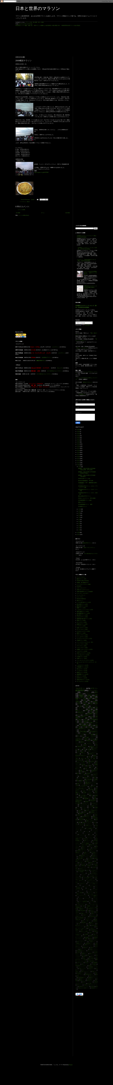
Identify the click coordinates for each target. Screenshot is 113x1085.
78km (76, 758)
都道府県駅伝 (93, 800)
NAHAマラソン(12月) (82, 678)
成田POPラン (86, 947)
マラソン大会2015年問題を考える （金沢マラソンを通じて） (90, 273)
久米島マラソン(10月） (82, 656)
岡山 (79, 736)
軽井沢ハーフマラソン (79, 861)
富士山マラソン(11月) (82, 668)
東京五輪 (83, 955)
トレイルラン (94, 706)
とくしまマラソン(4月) (82, 636)
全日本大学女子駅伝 (94, 916)
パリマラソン (84, 753)
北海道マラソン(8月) (82, 640)
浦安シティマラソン (86, 964)
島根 (86, 710)
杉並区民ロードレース (87, 797)
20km (94, 727)
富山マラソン (91, 846)
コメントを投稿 (21, 209)
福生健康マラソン (80, 973)
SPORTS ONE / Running (83, 580)
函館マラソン (83, 770)
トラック (91, 807)
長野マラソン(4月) (81, 633)
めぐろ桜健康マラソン (90, 828)
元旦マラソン (81, 810)
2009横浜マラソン (82, 506)
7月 (79, 517)
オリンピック (79, 886)
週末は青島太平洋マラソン (84, 496)
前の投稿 (68, 212)
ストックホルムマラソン (89, 832)
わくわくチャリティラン (84, 804)
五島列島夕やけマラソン (82, 746)
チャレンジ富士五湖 (90, 736)
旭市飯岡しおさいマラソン (82, 850)
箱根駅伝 (81, 695)
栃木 (83, 736)
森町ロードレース (91, 959)
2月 (79, 527)
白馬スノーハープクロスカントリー (89, 970)
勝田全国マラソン (85, 922)
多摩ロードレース (92, 932)
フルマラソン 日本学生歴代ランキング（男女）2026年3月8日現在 (86, 260)
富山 (80, 749)
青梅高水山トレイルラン (84, 986)
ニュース (92, 700)
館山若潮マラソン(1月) (82, 604)
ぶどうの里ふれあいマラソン (81, 788)
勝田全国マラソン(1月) (82, 606)
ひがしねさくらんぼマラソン (89, 879)
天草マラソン (85, 935)
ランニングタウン (81, 577)
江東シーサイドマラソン (89, 547)
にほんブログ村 (79, 996)
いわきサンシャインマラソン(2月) (85, 609)
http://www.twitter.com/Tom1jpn (25, 23)
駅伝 (80, 693)
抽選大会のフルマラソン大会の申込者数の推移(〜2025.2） (90, 287)
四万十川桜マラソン (92, 928)
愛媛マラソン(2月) (81, 607)
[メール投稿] (37, 199)
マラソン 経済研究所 (83, 901)
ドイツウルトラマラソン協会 (84, 584)
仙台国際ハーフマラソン (90, 737)
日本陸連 (79, 952)
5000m (85, 719)
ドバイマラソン (94, 759)
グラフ (84, 888)
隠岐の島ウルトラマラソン (91, 782)
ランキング (80, 704)
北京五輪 (92, 739)
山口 (96, 713)
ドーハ (91, 834)
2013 (78, 456)
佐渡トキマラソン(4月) (82, 627)
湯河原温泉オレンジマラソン (81, 965)
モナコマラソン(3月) (82, 622)
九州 (88, 911)
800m (76, 868)
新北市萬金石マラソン (81, 950)
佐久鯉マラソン (86, 914)
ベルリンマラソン (83, 730)
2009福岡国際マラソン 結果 (84, 500)
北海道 (90, 695)
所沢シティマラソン (84, 949)
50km (87, 724)
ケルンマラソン (90, 888)
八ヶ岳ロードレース (90, 917)
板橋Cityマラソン (78, 852)
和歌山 (79, 812)
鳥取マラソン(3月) (81, 620)
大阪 (80, 706)
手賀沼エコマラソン (94, 949)
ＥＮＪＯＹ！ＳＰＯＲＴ (82, 593)
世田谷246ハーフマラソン (88, 838)
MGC (83, 750)
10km (84, 701)
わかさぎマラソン (82, 883)
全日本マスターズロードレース (81, 916)
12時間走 (83, 865)
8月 (79, 515)
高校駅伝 (95, 701)
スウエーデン (79, 832)
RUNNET (79, 586)
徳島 (81, 771)
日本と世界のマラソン (37, 8)
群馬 (96, 725)
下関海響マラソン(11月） (83, 667)
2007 (78, 534)
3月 (79, 525)
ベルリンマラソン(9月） (82, 647)
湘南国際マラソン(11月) (82, 674)
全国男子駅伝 (78, 739)
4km (90, 867)
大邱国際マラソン (87, 934)
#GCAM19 (95, 864)
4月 (79, 523)
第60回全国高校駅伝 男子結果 (85, 480)
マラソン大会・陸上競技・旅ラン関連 (35, 22)
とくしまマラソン (85, 767)
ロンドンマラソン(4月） (82, 629)
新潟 (82, 724)
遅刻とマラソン (82, 502)
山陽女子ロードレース (88, 944)
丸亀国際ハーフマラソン (88, 745)
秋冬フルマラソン (89, 973)
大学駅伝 (81, 697)
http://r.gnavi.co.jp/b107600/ (41, 172)
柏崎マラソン (87, 852)
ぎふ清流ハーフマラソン (92, 750)
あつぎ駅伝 (77, 803)
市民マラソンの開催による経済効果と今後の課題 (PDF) (47, 25)
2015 (78, 452)
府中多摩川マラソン (86, 816)
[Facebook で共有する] (45, 199)
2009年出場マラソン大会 (84, 478)
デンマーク (84, 807)
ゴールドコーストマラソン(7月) (84, 638)
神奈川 (28, 201)
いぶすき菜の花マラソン (85, 785)
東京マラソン (80, 600)
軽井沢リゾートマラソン (87, 981)
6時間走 (94, 867)
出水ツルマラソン (87, 841)
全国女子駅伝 (91, 789)
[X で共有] (44, 199)
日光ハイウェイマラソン (93, 950)
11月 (79, 509)
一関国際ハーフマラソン (91, 905)
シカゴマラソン (55, 347)
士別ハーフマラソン (79, 779)
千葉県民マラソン (91, 923)
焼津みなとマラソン (87, 853)
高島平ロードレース (87, 822)
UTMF (87, 870)
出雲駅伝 (86, 739)
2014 (78, 454)
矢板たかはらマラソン (85, 971)
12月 (79, 466)
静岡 (91, 707)
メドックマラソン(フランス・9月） (85, 642)
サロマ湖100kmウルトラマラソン (55, 371)
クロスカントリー (83, 776)
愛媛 (78, 780)
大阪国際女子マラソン (46, 357)
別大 (95, 777)
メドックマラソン (94, 902)
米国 (79, 703)
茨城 (85, 722)
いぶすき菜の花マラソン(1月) (84, 602)
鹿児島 (94, 756)
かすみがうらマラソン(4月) (83, 631)
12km (78, 865)
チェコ (78, 807)
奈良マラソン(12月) (81, 676)
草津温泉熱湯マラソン (82, 977)
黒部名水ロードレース (90, 783)
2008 (78, 532)
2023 (78, 435)
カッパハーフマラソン (88, 886)
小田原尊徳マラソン (89, 943)
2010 (78, 462)
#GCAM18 (89, 864)
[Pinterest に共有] (47, 199)
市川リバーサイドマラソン (87, 946)
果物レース (85, 958)
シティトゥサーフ (94, 831)
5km (88, 718)
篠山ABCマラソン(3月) (82, 615)
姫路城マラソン (83, 813)
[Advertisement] (56, 41)
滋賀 (91, 710)
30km (79, 715)
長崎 (88, 749)
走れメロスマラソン (92, 859)
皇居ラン (77, 971)
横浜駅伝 (88, 740)
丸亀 (88, 910)
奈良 (89, 770)
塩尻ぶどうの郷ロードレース (86, 931)
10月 (79, 511)
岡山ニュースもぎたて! (82, 348)
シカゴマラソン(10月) (82, 651)
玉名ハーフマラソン (89, 819)
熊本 (89, 709)
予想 (97, 745)
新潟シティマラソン (86, 847)
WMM (85, 700)
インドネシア (81, 831)
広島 (92, 725)
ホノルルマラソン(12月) (82, 681)
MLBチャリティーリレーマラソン (88, 868)
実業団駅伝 (90, 713)
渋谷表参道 (94, 964)
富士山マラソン (89, 815)
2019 (78, 444)
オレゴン (87, 831)
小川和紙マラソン (92, 941)
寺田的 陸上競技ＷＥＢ (82, 582)
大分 (80, 722)
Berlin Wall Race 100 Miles (88, 758)
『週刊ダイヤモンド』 (87, 382)
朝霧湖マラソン (85, 953)
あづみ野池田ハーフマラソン (84, 871)
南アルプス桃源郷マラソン (87, 843)
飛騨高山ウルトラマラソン (86, 741)
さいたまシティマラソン (88, 827)
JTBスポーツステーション (83, 589)
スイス (85, 892)
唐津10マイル (86, 812)
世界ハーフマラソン (89, 768)
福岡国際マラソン (88, 721)
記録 (85, 859)
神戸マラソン (95, 771)
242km (79, 719)
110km (78, 750)
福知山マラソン (88, 780)
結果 (97, 974)
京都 (89, 701)
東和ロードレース (90, 955)
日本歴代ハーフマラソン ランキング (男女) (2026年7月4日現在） (87, 248)
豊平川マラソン (90, 980)
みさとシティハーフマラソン (81, 882)
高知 (96, 710)
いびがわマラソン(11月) (82, 665)
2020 (78, 442)
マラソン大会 (91, 901)
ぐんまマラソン (85, 874)
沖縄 (89, 727)
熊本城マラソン (92, 753)
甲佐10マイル (91, 968)
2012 (78, 458)
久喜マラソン (93, 910)
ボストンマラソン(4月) (82, 635)
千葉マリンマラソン (82, 923)
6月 (79, 519)
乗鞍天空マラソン (88, 777)
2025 (78, 431)
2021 (78, 440)
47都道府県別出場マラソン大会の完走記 (70, 25)
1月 (79, 530)
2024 (78, 433)
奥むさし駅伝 (88, 747)
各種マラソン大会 (80, 698)
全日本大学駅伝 (83, 731)
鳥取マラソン (80, 783)
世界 (93, 697)
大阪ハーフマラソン (82, 794)
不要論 (76, 910)
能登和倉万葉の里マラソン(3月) (84, 618)
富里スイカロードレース (82, 941)
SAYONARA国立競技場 (80, 870)
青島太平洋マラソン (41, 360)
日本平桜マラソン (83, 849)
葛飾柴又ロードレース (93, 977)
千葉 (91, 712)
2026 (78, 429)
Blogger (70, 1064)
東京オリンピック (92, 850)
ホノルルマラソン (84, 733)
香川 (96, 734)
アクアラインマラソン (86, 829)
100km (77, 701)
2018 (78, 446)
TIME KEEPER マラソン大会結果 (85, 591)
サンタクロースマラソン (93, 891)
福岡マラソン (95, 971)
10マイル (83, 773)
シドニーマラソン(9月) (82, 644)
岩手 (80, 721)
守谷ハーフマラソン (93, 813)
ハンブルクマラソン (90, 835)
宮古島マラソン (80, 815)
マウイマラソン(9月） (82, 645)
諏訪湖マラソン (82, 980)
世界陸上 (85, 703)
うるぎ (88, 873)
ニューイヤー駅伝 (81, 761)
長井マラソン (79, 984)
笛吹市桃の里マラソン (89, 974)
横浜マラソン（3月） (82, 579)
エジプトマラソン (94, 885)
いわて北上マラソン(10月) (83, 655)
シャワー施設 (79, 892)
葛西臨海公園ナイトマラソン (81, 800)
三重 (79, 727)
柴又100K (81, 819)
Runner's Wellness (81, 598)
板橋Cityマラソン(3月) (82, 624)
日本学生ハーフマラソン (86, 764)
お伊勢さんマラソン (89, 825)
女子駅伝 (86, 706)
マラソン (92, 788)
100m (95, 822)
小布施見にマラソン (79, 943)
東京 (96, 692)
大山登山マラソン (79, 934)
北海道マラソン (84, 716)
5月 (79, 521)
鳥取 (78, 773)
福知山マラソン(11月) (82, 672)
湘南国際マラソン (88, 798)
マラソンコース (78, 737)
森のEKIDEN (91, 958)
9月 (79, 513)
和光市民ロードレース (89, 926)
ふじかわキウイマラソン (91, 880)
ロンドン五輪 (89, 734)
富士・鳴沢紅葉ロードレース (92, 940)
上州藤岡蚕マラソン (82, 908)
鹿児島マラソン (93, 862)
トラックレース (82, 709)
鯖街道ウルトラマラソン (90, 801)
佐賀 (88, 761)
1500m (76, 785)
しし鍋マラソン (84, 876)
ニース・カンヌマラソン (84, 897)
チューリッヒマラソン (83, 834)
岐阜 (92, 716)
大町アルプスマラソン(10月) (83, 653)
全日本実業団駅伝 (80, 917)
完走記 (91, 938)
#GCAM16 (77, 864)
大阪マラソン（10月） (82, 658)
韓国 (89, 756)
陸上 (92, 765)
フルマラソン (80, 688)
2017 (78, 448)
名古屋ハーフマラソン (88, 792)
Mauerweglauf (78, 759)
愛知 (96, 703)
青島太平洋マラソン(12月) (83, 679)
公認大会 (93, 761)
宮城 (86, 707)
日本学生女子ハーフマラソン (84, 818)
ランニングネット (81, 595)
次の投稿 (18, 212)
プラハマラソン (90, 837)
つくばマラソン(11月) (82, 670)
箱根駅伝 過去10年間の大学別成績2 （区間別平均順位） (87, 472)
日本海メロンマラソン (93, 849)
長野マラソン (79, 710)
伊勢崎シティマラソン (85, 913)
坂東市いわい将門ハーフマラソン (82, 929)
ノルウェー (80, 898)
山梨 (96, 707)
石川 (84, 765)
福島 (88, 765)
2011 (78, 460)
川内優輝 (96, 779)
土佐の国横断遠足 (83, 725)
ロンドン (80, 777)
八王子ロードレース (89, 919)
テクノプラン (80, 597)
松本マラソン (86, 956)
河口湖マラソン (88, 962)
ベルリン (80, 707)
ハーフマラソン (23, 201)
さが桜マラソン (92, 786)
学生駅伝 (86, 938)
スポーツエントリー (81, 588)
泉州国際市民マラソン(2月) (83, 613)
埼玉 (88, 697)
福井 (82, 780)
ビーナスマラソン (87, 898)
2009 (78, 464)
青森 (79, 822)
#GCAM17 (83, 864)
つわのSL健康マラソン (87, 877)
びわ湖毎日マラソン (88, 715)
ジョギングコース (83, 806)
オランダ (93, 767)
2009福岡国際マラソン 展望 (85, 504)
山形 (92, 795)
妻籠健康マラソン (88, 937)
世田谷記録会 (82, 910)
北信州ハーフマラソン (87, 791)
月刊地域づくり (82, 394)
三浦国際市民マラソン (79, 907)
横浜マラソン (87, 771)
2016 (78, 450)
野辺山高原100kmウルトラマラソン (83, 755)
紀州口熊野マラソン (82, 858)
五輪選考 (92, 911)
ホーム (42, 212)
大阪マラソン (91, 762)
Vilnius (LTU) (60, 368)
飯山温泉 (92, 986)
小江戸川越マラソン (84, 795)
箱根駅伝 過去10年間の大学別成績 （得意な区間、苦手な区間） (87, 469)
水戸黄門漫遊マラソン (93, 961)
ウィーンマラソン (84, 885)
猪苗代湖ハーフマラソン (86, 855)
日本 (79, 797)
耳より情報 (90, 858)
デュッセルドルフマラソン (82, 895)
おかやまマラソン (86, 803)
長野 (96, 695)
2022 (78, 438)
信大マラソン (93, 914)
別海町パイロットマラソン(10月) (85, 649)
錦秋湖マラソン (89, 861)
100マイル (95, 718)
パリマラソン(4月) (81, 626)
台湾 (89, 925)
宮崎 (91, 703)
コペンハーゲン (86, 889)
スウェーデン (90, 892)
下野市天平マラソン (92, 908)
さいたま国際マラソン (82, 752)
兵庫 (84, 727)
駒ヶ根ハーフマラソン (83, 862)
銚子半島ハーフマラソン (92, 983)
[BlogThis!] (42, 199)
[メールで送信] (40, 199)
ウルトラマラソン (92, 693)
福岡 (94, 709)
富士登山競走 (89, 779)
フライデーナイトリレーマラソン (85, 900)
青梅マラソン (94, 749)
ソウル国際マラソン (93, 806)
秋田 (95, 798)
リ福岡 (83, 905)
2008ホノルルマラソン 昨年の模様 (86, 498)
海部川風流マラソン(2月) (83, 611)
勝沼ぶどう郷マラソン (86, 920)
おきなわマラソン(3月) (82, 616)
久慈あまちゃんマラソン (80, 911)
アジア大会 (85, 759)
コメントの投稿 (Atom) (23, 215)
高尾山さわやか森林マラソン (84, 987)
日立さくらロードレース (87, 952)
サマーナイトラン (82, 891)
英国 (84, 749)
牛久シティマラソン (82, 967)
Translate (87, 325)
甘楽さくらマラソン (83, 968)
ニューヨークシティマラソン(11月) (85, 660)
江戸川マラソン (80, 962)
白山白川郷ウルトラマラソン (84, 856)
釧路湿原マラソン (79, 801)
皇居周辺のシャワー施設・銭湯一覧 (23, 25)
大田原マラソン (84, 846)
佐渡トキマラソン (87, 840)
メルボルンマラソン (81, 904)
